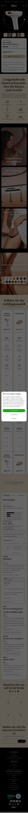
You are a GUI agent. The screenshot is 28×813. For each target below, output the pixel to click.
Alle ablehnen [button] (14, 414)
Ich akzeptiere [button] (14, 410)
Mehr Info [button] (14, 418)
